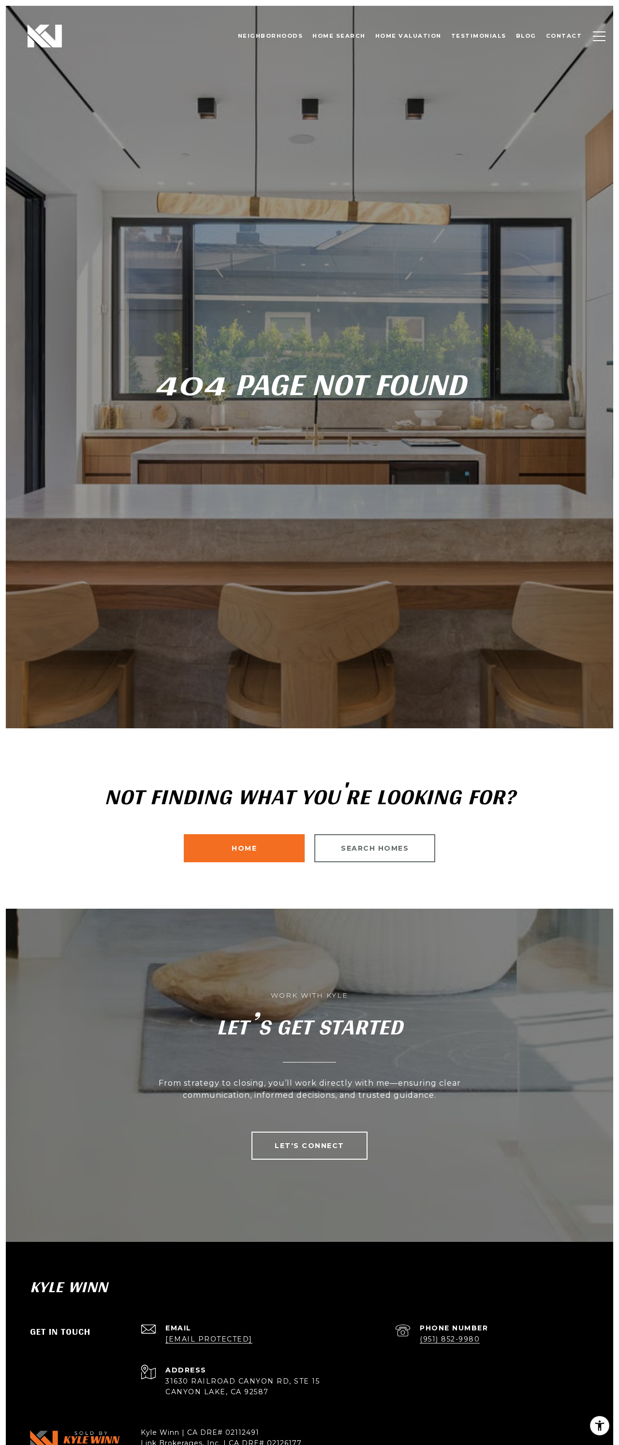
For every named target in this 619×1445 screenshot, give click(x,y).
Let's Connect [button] (309, 1145)
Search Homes (375, 848)
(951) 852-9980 (450, 1339)
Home (244, 848)
